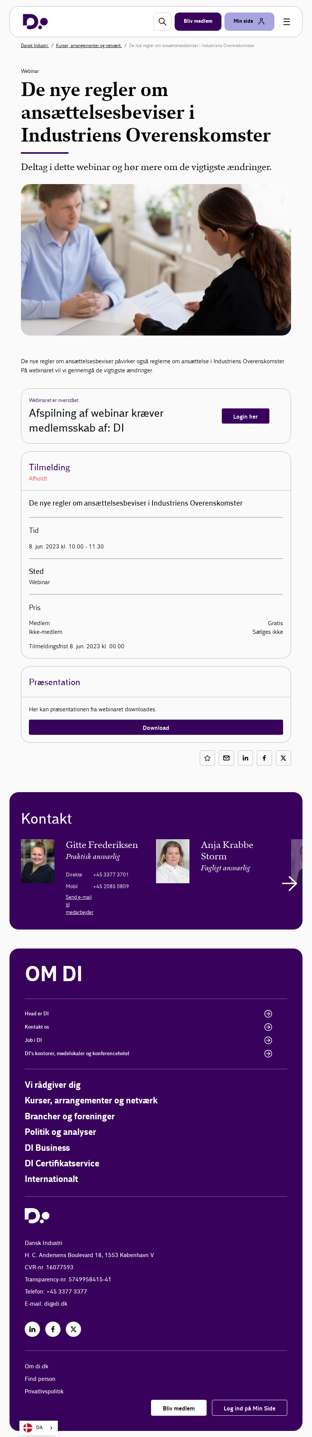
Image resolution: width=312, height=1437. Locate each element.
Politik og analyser (60, 1132)
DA (39, 1428)
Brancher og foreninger (70, 1116)
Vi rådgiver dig (53, 1085)
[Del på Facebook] (264, 758)
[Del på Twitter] (283, 758)
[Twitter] (73, 1329)
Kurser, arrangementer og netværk (89, 45)
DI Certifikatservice (62, 1163)
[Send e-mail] (226, 758)
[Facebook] (52, 1329)
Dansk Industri (35, 45)
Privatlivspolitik (44, 1391)
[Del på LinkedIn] (245, 758)
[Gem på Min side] (207, 758)
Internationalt (51, 1179)
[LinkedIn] (32, 1329)
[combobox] (38, 1428)
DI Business (47, 1148)
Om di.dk (36, 1366)
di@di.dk (55, 1304)
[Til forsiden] (35, 21)
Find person (40, 1379)
